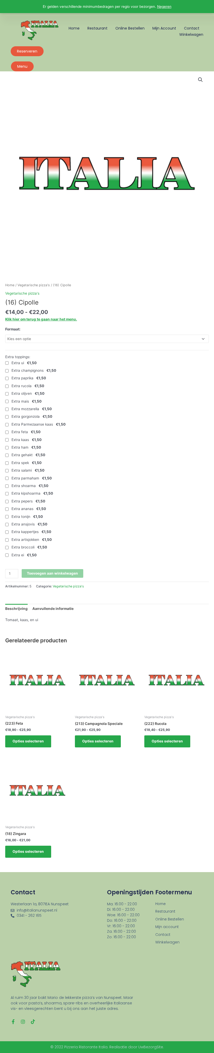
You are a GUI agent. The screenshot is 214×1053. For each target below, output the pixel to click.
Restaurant (97, 28)
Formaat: (12, 329)
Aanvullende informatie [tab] (53, 608)
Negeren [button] (164, 6)
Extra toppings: (17, 357)
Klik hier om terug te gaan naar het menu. (41, 319)
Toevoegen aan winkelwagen (52, 573)
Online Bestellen (130, 28)
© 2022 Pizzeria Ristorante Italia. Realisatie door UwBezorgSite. (107, 1047)
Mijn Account (164, 28)
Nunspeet (60, 904)
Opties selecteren (28, 741)
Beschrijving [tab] (16, 608)
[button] (200, 79)
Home (74, 28)
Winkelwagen (191, 34)
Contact (191, 28)
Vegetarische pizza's (33, 285)
